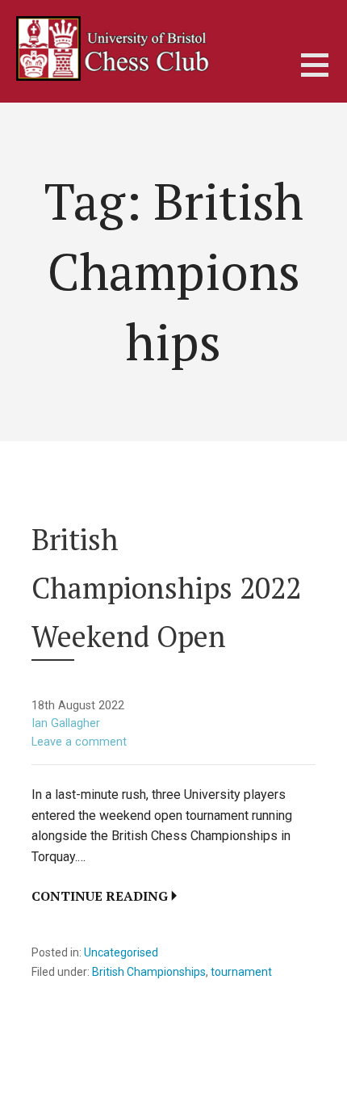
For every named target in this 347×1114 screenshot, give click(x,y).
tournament (241, 971)
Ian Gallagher (65, 723)
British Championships (149, 971)
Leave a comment (79, 742)
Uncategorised (121, 952)
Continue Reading (99, 896)
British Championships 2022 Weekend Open (166, 587)
